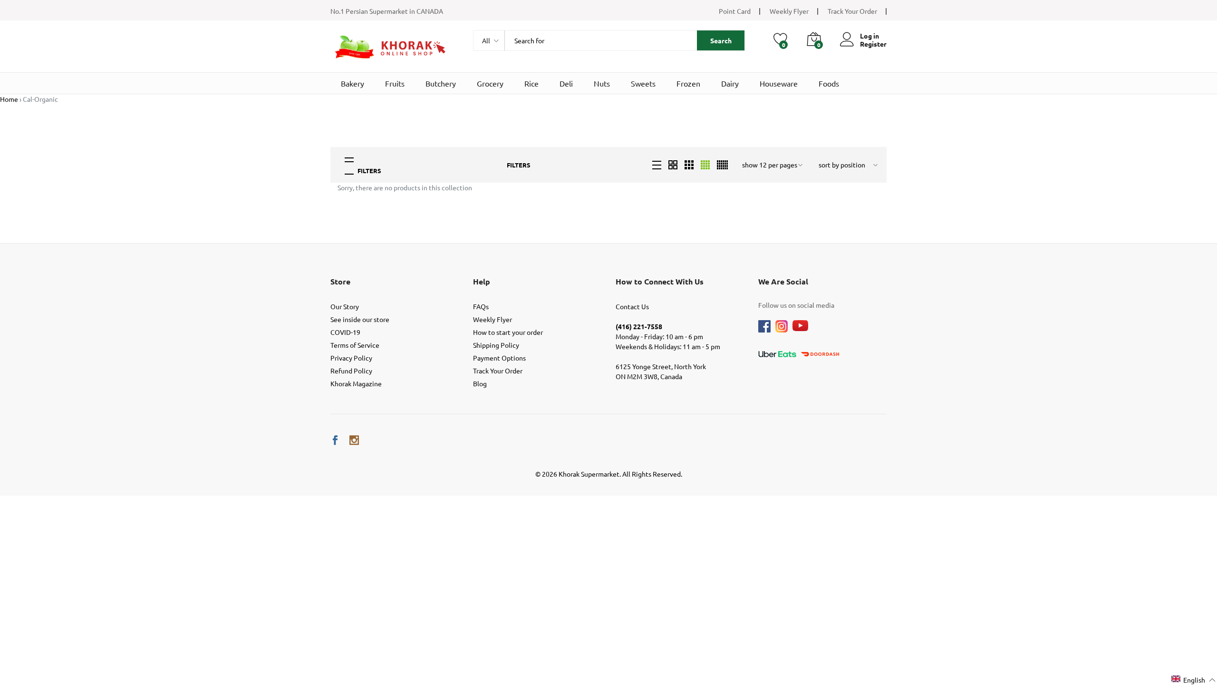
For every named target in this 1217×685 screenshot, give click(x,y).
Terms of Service (354, 345)
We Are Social (783, 281)
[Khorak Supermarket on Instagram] (354, 440)
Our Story (344, 306)
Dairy (730, 83)
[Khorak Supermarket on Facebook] (335, 440)
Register (873, 44)
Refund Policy (351, 370)
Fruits (395, 83)
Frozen (688, 83)
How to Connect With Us (660, 281)
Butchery (440, 83)
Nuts (602, 83)
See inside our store (359, 319)
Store (340, 281)
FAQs (481, 306)
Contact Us (632, 306)
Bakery (352, 83)
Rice (531, 83)
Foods (829, 83)
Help (481, 281)
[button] (1193, 679)
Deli (566, 83)
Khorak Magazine (356, 383)
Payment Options (499, 357)
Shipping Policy (496, 345)
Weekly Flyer (789, 11)
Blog (480, 383)
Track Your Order (852, 11)
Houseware (779, 83)
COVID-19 (345, 332)
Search (721, 40)
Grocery (490, 83)
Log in (869, 36)
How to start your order (508, 332)
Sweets (643, 83)
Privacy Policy (351, 357)
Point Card (735, 11)
